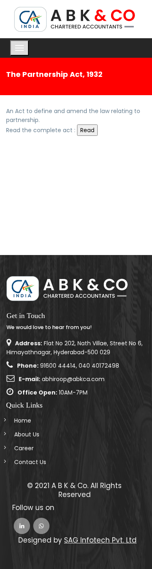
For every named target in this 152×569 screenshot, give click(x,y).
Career (24, 448)
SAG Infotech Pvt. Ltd (100, 540)
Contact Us (30, 462)
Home (22, 420)
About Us (26, 434)
